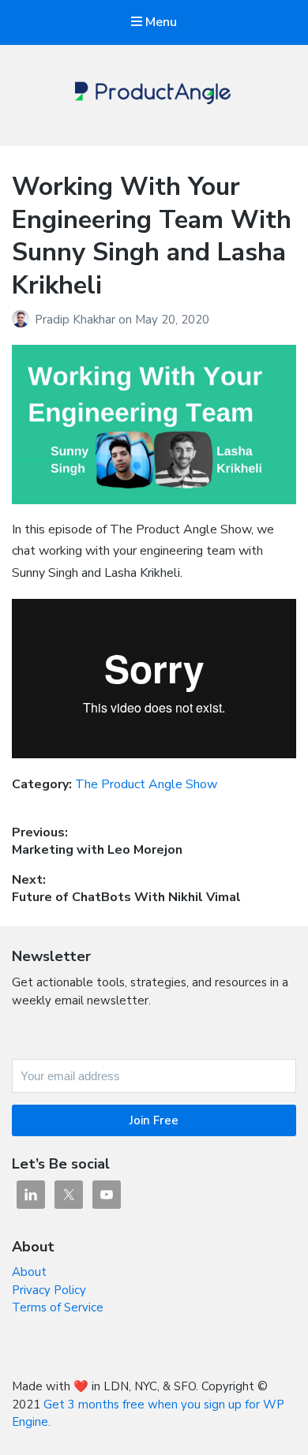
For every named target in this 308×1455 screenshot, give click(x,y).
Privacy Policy (49, 1290)
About (29, 1272)
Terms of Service (57, 1307)
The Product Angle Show (146, 784)
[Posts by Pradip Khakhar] (23, 319)
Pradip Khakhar (76, 319)
